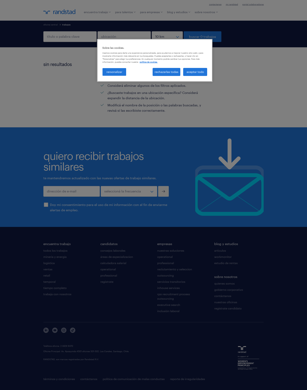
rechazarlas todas (166, 71)
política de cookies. (149, 62)
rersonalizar (114, 71)
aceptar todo (195, 71)
